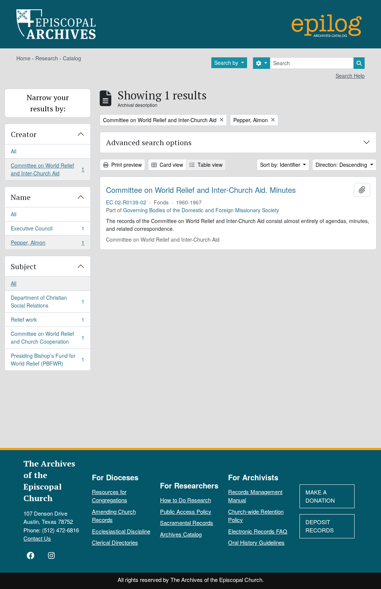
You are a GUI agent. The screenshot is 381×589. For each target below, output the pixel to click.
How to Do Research (185, 500)
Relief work (47, 321)
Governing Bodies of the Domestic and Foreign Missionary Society (201, 210)
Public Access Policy (185, 511)
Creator (23, 134)
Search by (227, 62)
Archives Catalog (181, 534)
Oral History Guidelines (256, 542)
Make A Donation (320, 496)
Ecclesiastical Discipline (121, 531)
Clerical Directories (115, 542)
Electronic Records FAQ (257, 531)
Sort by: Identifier (281, 164)
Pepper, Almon (47, 244)
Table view (209, 164)
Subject (23, 266)
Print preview (126, 164)
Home (23, 58)
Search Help (350, 75)
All (13, 151)
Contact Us (37, 538)
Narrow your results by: (48, 103)
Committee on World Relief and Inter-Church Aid (47, 169)
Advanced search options (149, 142)
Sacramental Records (186, 522)
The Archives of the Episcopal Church (49, 480)
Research (46, 58)
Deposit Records (319, 526)
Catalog (72, 58)
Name (21, 197)
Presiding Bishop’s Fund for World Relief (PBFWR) (47, 359)
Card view (170, 164)
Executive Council (47, 230)
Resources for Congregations (109, 496)
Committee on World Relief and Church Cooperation (47, 337)
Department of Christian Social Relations (47, 301)
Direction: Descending (342, 164)
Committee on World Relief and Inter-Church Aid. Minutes (201, 189)
